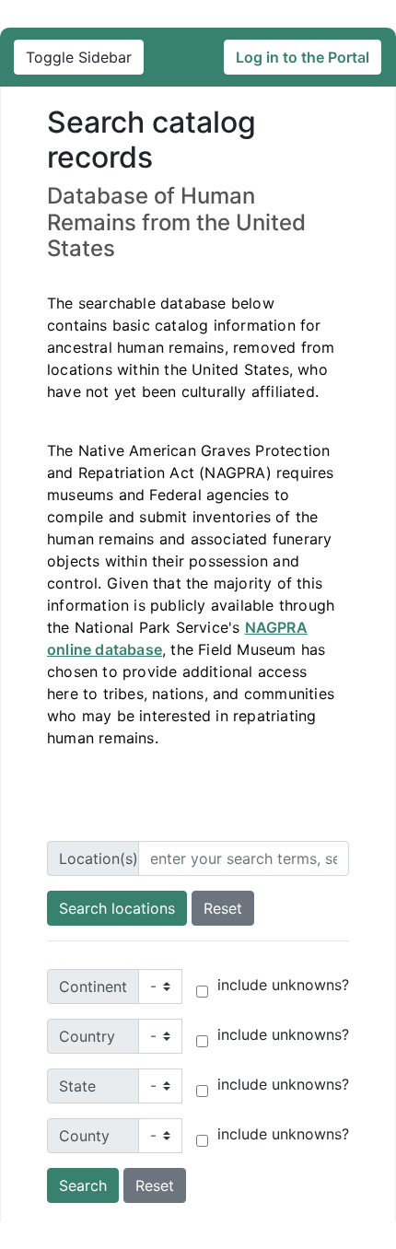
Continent (93, 986)
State (77, 1086)
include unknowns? (283, 984)
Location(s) (98, 858)
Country (87, 1036)
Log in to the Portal (302, 57)
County (84, 1135)
